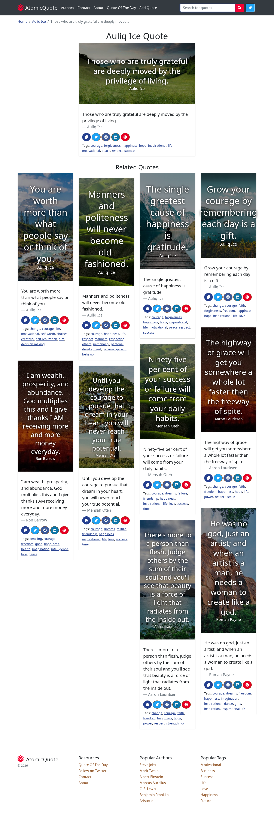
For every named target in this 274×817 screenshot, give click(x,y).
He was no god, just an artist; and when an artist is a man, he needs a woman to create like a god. (228, 655)
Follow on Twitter (93, 770)
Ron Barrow (36, 520)
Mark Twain (149, 770)
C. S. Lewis (148, 788)
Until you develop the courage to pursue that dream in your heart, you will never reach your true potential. (105, 491)
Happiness (209, 794)
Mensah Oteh (160, 474)
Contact (83, 7)
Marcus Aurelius (153, 782)
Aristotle (146, 800)
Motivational (211, 764)
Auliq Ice (39, 21)
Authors (67, 7)
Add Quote (148, 7)
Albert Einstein (151, 776)
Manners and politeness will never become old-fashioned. (106, 302)
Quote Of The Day (121, 7)
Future (206, 800)
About (98, 7)
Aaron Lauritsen (223, 467)
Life (203, 782)
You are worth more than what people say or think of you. (45, 297)
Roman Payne (221, 674)
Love (204, 788)
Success (207, 776)
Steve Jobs (148, 764)
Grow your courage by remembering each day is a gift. (227, 274)
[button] (250, 8)
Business (208, 770)
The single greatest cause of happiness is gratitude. (164, 285)
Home (22, 21)
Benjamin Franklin (154, 794)
